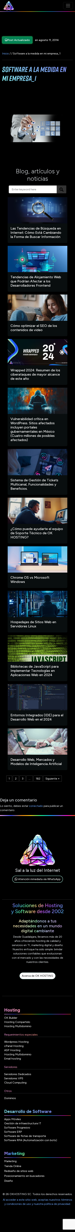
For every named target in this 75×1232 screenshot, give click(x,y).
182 (38, 778)
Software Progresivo (17, 1127)
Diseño (8, 1180)
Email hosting (12, 1058)
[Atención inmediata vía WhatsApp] (37, 883)
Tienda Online (12, 1166)
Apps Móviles (12, 1119)
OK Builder (10, 1017)
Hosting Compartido (17, 1022)
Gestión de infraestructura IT (22, 1123)
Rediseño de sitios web (18, 1171)
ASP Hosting (12, 1050)
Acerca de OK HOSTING (37, 975)
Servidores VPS (13, 1078)
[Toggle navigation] (68, 5)
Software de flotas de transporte (25, 1136)
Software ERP (13, 1131)
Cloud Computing (15, 1082)
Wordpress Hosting (16, 1041)
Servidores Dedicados (17, 1074)
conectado (36, 806)
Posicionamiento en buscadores (24, 1176)
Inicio (5, 53)
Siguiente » (52, 778)
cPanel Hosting (14, 1046)
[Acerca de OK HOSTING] (37, 979)
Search (61, 189)
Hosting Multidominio (17, 1026)
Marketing (10, 1161)
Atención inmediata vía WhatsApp (39, 879)
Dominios (10, 1098)
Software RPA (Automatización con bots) (30, 1140)
